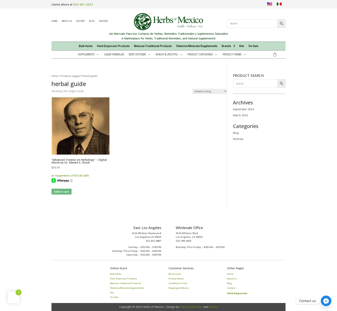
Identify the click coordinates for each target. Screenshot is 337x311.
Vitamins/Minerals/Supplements (196, 46)
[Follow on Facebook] (67, 272)
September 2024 (243, 109)
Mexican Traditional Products (153, 46)
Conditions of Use (177, 283)
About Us (67, 21)
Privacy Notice (176, 278)
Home (54, 21)
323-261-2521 (83, 4)
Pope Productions (191, 307)
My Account (174, 273)
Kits (241, 46)
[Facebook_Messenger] (326, 301)
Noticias (238, 139)
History (80, 21)
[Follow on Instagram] (56, 272)
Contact (103, 21)
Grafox (213, 307)
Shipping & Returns (178, 287)
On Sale (253, 46)
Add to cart (61, 191)
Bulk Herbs (86, 46)
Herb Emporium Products (113, 46)
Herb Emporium (237, 293)
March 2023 (240, 115)
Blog (92, 21)
